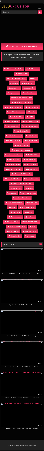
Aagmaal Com (28, 83)
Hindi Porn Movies (22, 145)
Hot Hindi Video (23, 73)
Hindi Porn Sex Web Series (22, 150)
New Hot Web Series (29, 193)
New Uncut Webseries (15, 202)
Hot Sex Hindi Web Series (17, 78)
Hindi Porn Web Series (14, 155)
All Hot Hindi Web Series (14, 69)
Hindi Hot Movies (12, 126)
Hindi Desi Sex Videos (31, 121)
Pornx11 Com (32, 202)
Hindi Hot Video (34, 69)
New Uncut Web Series (22, 198)
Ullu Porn (29, 212)
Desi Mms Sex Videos (16, 112)
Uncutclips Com (16, 236)
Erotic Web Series (12, 121)
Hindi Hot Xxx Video (13, 140)
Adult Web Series (30, 93)
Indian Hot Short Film (13, 179)
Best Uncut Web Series (13, 107)
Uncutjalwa (30, 236)
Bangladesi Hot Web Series (22, 102)
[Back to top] (37, 445)
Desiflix (30, 116)
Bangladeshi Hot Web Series (22, 97)
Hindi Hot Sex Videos (31, 126)
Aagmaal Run (13, 93)
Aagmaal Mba (29, 88)
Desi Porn (32, 112)
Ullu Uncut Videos (12, 221)
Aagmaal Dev (14, 88)
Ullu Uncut (31, 217)
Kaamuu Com (16, 188)
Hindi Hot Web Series (15, 136)
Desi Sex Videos (17, 116)
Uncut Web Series (30, 231)
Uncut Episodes (13, 231)
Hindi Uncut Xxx (31, 159)
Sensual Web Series (27, 207)
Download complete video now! (23, 46)
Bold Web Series (33, 107)
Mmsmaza (12, 193)
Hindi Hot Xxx (32, 136)
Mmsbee (30, 188)
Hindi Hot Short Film (22, 131)
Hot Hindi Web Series (14, 169)
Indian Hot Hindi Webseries (22, 174)
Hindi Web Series (14, 164)
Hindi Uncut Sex (14, 159)
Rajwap (12, 207)
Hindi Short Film (33, 155)
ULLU (34, 78)
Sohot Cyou (16, 212)
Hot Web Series (32, 169)
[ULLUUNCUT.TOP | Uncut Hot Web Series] (18, 7)
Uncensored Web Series (17, 226)
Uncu (33, 226)
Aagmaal (15, 83)
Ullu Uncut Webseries (31, 221)
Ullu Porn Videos (16, 217)
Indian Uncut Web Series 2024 (22, 183)
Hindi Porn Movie (31, 140)
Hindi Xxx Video (31, 164)
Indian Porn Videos (32, 179)
